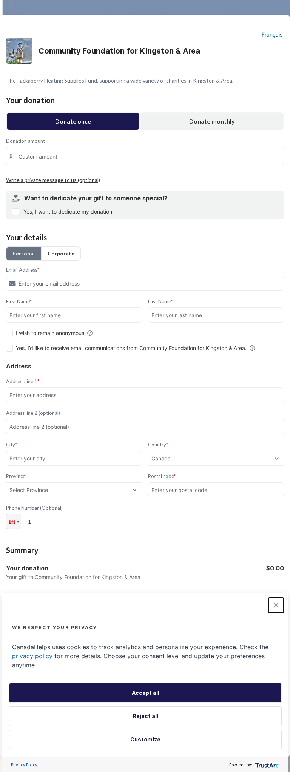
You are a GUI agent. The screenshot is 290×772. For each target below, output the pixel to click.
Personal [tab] (23, 253)
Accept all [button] (145, 692)
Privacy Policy (24, 764)
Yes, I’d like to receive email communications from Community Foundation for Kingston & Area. (131, 348)
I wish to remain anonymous (50, 333)
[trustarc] (266, 764)
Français (272, 34)
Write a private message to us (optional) (53, 180)
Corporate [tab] (61, 253)
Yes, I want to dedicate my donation (67, 211)
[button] (13, 521)
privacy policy (32, 656)
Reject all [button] (145, 716)
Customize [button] (145, 739)
